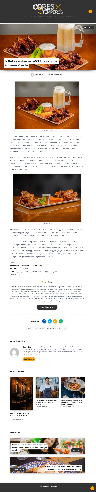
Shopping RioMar (45, 301)
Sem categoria (48, 282)
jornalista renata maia (70, 294)
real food (22, 298)
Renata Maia (27, 347)
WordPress (53, 486)
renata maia (30, 298)
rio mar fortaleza (68, 298)
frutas (63, 291)
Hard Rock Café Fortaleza (31, 294)
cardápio (40, 289)
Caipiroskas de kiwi (49, 287)
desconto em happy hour (39, 291)
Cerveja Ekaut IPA (60, 289)
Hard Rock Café (17, 294)
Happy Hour (78, 291)
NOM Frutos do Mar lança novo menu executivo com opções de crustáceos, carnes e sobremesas (72, 402)
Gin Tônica (70, 291)
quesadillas (14, 298)
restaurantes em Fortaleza (44, 298)
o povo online (40, 296)
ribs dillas (58, 298)
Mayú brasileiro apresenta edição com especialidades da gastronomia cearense (46, 402)
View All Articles (29, 359)
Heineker (44, 294)
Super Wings (55, 301)
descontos (52, 291)
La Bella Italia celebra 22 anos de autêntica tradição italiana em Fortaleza (19, 415)
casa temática (49, 289)
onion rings (50, 296)
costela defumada (24, 291)
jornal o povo (57, 294)
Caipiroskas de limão (64, 287)
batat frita (21, 287)
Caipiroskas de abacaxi (34, 287)
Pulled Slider (76, 296)
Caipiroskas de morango (28, 289)
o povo (32, 296)
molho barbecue (24, 296)
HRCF (50, 294)
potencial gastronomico (63, 296)
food (58, 291)
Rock (76, 298)
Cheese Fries (72, 289)
